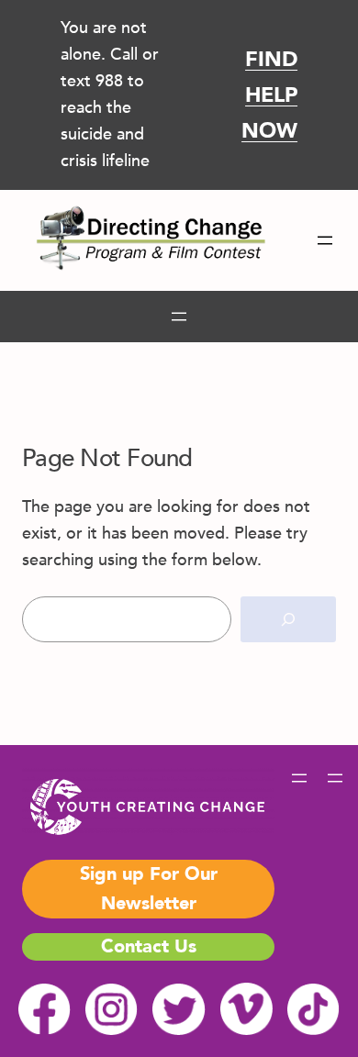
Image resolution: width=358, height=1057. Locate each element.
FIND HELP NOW (269, 95)
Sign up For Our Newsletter (149, 889)
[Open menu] (325, 240)
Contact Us (148, 946)
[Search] (288, 619)
